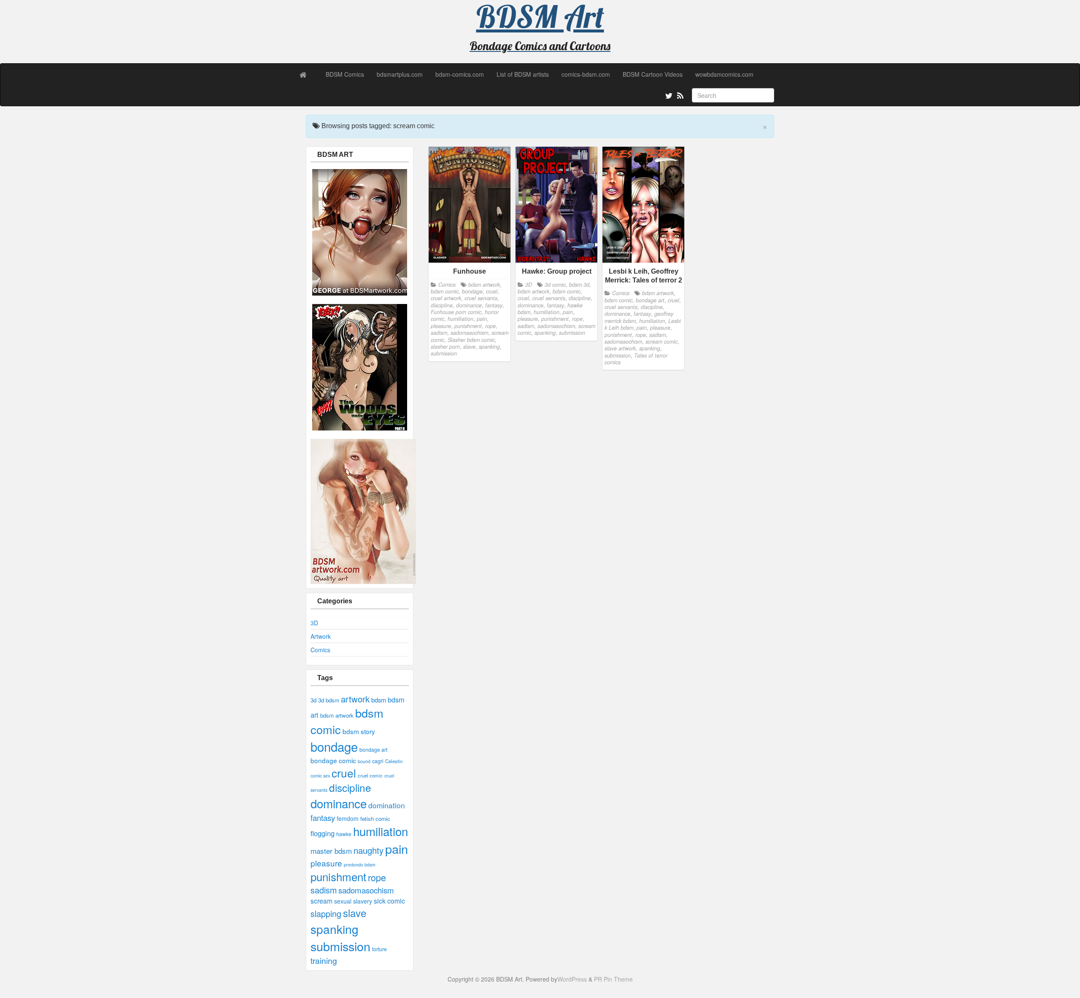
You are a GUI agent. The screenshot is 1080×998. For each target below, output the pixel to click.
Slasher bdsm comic (471, 340)
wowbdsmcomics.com (724, 74)
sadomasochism (366, 890)
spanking (334, 928)
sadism (323, 890)
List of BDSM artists (523, 74)
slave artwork (620, 348)
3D (314, 623)
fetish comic (375, 819)
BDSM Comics (345, 74)
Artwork (320, 636)
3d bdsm (328, 700)
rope (377, 877)
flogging (322, 833)
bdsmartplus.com (400, 74)
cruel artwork (446, 298)
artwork (355, 699)
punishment (338, 876)
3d (313, 700)
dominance (338, 803)
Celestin (393, 761)
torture (379, 948)
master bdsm (331, 850)
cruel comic (370, 775)
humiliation (380, 831)
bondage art (373, 749)
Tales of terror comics (636, 359)
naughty (368, 850)
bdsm (378, 699)
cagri (377, 760)
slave (354, 912)
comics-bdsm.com (586, 74)
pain (396, 848)
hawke (343, 833)
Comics (320, 650)
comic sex (320, 775)
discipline (350, 787)
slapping (325, 913)
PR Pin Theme (613, 979)
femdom (348, 818)
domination (386, 805)
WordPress (572, 979)
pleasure (326, 863)
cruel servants (480, 298)
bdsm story (359, 731)
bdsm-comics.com (459, 74)
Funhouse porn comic (456, 312)
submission (340, 946)
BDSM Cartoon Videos (653, 74)
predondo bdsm (359, 864)
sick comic (389, 901)
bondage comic (333, 760)
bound (364, 761)
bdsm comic (445, 291)
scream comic (661, 341)
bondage (334, 746)
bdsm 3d (579, 284)
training (323, 960)
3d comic (555, 284)
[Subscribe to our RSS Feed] (680, 97)
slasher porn (445, 346)
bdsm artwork (337, 715)
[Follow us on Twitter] (668, 97)
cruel (344, 772)
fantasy (322, 817)
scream (321, 901)
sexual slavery (353, 901)
